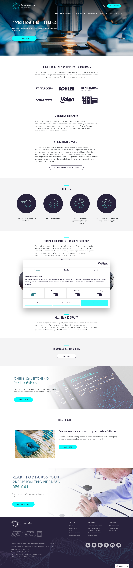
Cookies (24, 556)
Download (23, 400)
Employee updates (74, 535)
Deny (38, 303)
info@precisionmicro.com (22, 551)
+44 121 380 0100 (23, 549)
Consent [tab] (37, 270)
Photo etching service (94, 528)
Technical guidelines (75, 533)
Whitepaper (112, 530)
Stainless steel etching (94, 533)
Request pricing (113, 528)
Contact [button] (117, 13)
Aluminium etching (93, 535)
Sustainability (73, 528)
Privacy (13, 556)
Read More (68, 447)
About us (71, 526)
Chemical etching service (95, 526)
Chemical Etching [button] (65, 13)
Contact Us (24, 38)
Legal (18, 556)
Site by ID (32, 556)
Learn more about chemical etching (66, 167)
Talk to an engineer (114, 526)
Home (56, 13)
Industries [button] (79, 13)
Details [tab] (66, 270)
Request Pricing (114, 5)
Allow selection (66, 303)
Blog (111, 13)
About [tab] (96, 270)
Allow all (94, 303)
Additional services (65, 260)
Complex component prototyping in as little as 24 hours (87, 431)
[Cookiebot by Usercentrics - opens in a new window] (99, 263)
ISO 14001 (67, 356)
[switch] (55, 294)
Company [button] (102, 13)
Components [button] (91, 13)
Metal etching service (94, 530)
